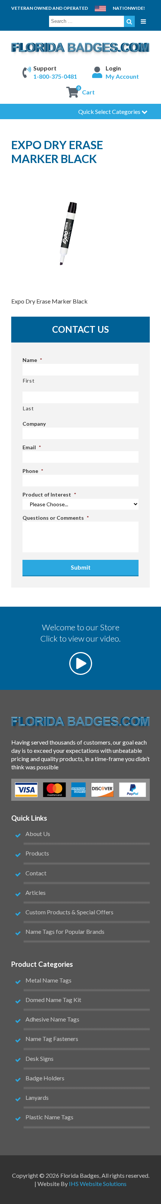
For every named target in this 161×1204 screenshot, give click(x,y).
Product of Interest (49, 494)
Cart (88, 92)
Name (32, 360)
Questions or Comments (55, 518)
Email (31, 447)
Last (28, 408)
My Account (122, 76)
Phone (32, 471)
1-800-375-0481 (55, 76)
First (28, 380)
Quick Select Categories (110, 111)
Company (34, 423)
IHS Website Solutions (98, 1183)
